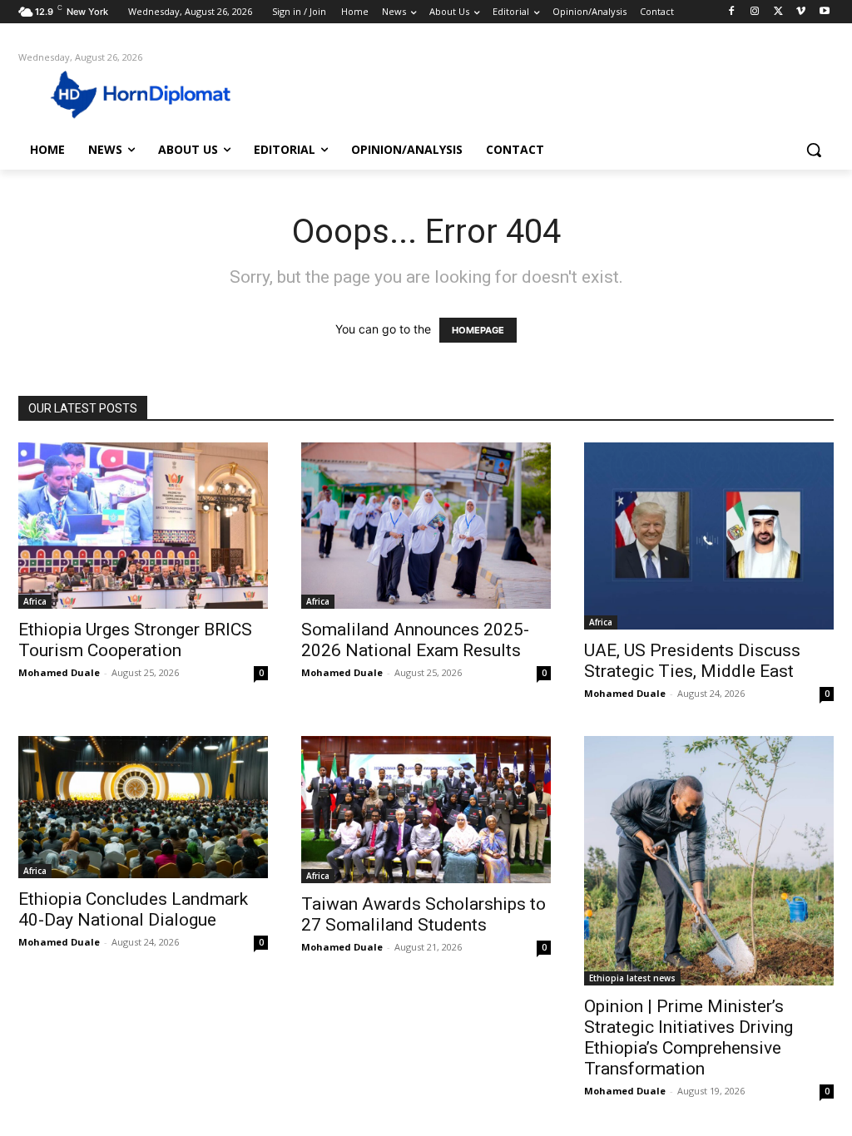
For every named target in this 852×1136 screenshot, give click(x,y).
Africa (35, 601)
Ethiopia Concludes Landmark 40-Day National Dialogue (133, 909)
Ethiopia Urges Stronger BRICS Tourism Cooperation (135, 640)
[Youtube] (824, 12)
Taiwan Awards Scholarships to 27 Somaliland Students (423, 914)
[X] (778, 12)
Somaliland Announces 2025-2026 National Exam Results (415, 640)
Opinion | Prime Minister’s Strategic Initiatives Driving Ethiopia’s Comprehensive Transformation (688, 1037)
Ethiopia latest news (632, 978)
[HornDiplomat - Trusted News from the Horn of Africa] (116, 93)
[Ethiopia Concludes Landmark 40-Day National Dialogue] (143, 807)
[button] (814, 150)
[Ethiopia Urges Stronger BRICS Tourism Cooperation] (143, 525)
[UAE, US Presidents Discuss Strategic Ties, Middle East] (709, 536)
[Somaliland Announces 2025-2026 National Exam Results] (426, 525)
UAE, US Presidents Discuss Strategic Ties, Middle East (692, 660)
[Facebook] (731, 12)
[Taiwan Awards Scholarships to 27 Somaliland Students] (426, 809)
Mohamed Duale (59, 672)
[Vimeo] (800, 12)
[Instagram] (755, 12)
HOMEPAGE (478, 330)
